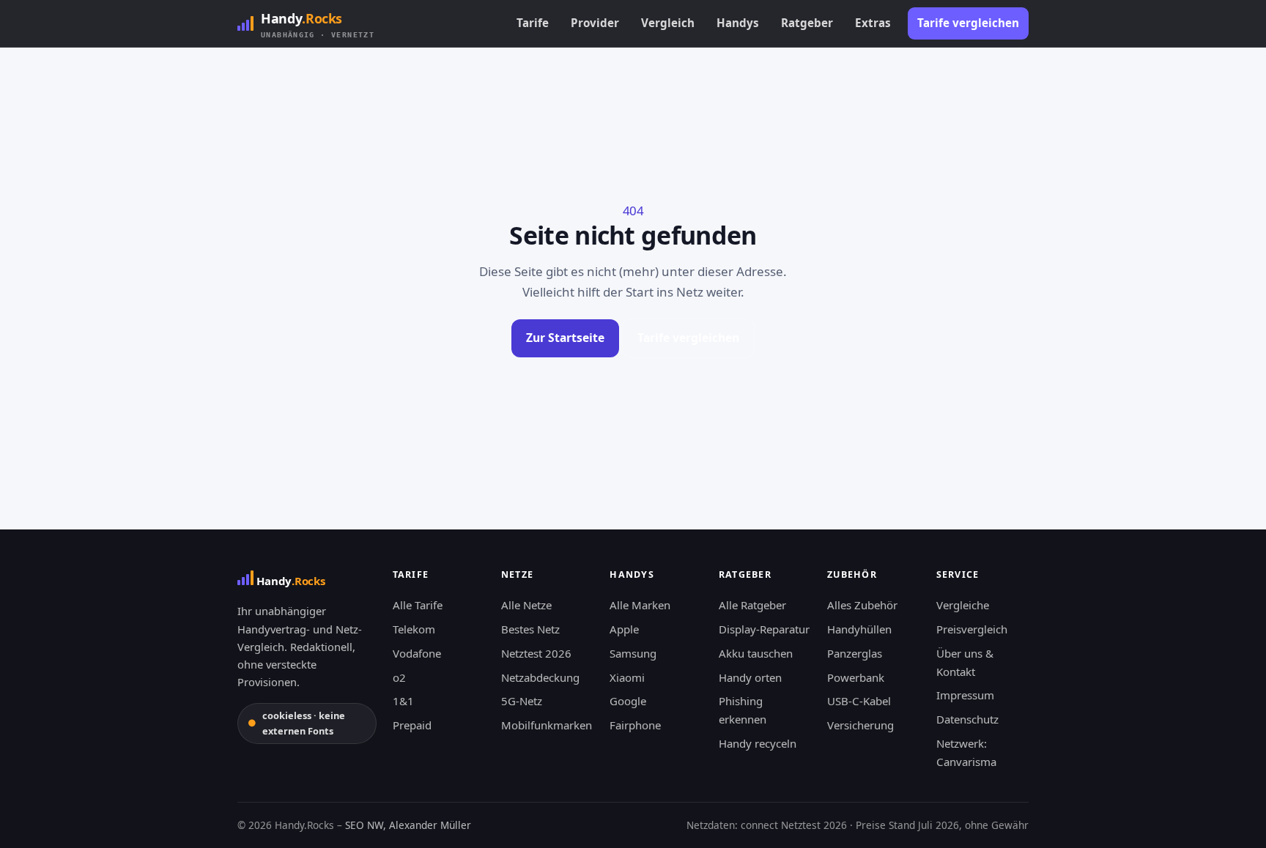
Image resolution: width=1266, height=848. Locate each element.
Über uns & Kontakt (964, 662)
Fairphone (635, 725)
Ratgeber (807, 22)
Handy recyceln (757, 743)
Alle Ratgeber (752, 605)
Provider (595, 22)
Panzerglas (854, 653)
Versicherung (860, 725)
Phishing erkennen (742, 709)
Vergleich (668, 22)
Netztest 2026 (536, 653)
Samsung (633, 653)
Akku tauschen (756, 653)
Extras (873, 22)
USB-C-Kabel (859, 700)
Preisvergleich (971, 629)
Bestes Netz (530, 629)
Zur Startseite (565, 338)
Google (628, 700)
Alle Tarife (418, 605)
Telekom (414, 629)
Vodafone (417, 653)
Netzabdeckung (540, 677)
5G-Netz (521, 700)
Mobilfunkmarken (546, 725)
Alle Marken (640, 605)
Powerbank (855, 677)
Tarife (533, 22)
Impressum (965, 695)
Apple (624, 629)
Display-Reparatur (764, 629)
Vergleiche (962, 605)
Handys (738, 22)
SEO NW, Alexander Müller (408, 825)
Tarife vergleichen (968, 22)
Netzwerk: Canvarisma (966, 752)
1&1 (403, 700)
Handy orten (750, 677)
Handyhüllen (859, 629)
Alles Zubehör (862, 605)
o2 (399, 677)
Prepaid (412, 725)
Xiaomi (627, 677)
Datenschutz (967, 719)
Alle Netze (526, 605)
